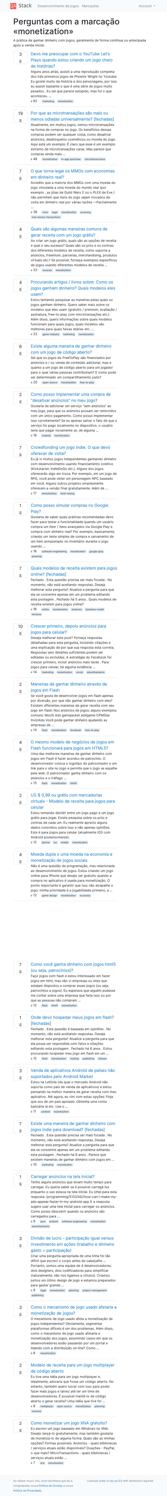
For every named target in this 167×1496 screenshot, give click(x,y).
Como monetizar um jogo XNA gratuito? (69, 1423)
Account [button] (146, 6)
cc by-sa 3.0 (114, 1480)
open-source (50, 382)
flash (44, 730)
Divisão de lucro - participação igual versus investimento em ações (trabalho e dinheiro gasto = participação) (72, 1244)
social (79, 672)
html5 (73, 783)
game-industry (51, 334)
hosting (74, 1058)
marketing (48, 101)
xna (42, 1462)
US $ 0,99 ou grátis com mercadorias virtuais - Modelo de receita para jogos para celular (73, 801)
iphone (46, 842)
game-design (49, 895)
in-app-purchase (71, 159)
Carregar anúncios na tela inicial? (62, 1176)
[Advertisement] (65, 932)
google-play (96, 551)
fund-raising (67, 493)
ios (55, 842)
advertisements (95, 672)
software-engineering (54, 551)
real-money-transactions (46, 217)
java (43, 1221)
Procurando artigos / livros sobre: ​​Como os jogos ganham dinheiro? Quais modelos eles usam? (73, 288)
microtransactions (95, 159)
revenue (47, 270)
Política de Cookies (51, 1485)
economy (85, 212)
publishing (88, 1058)
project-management (95, 1290)
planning (74, 1290)
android (46, 435)
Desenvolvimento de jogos (58, 6)
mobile (64, 842)
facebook (75, 730)
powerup (37, 556)
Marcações (90, 6)
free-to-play (87, 382)
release (102, 1058)
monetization (65, 101)
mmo (45, 212)
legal (54, 212)
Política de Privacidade (27, 1490)
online (45, 609)
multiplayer (47, 1406)
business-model (95, 609)
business (77, 609)
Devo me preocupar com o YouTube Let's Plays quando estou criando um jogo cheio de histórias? (72, 60)
